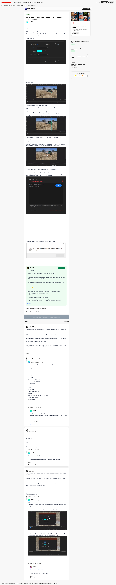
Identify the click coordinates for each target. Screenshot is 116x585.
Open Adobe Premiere (86, 8)
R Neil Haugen (31, 326)
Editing (28, 308)
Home (2, 5)
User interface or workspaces (41, 308)
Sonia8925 (31, 21)
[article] (46, 342)
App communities (7, 5)
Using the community (20, 583)
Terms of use (26, 583)
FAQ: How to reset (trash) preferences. (36, 569)
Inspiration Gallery (40, 2)
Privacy (30, 583)
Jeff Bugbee (32, 267)
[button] (105, 2)
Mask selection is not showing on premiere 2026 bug (80, 60)
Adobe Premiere (13, 5)
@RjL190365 (40, 346)
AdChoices (56, 583)
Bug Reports (73, 58)
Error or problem (32, 308)
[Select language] (99, 2)
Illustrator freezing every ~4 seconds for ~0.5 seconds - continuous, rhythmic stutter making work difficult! (80, 41)
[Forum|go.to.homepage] (6, 2)
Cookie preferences (35, 583)
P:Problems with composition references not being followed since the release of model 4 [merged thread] (80, 56)
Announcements (26, 2)
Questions (18, 5)
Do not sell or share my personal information (45, 583)
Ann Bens (34, 566)
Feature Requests (33, 2)
